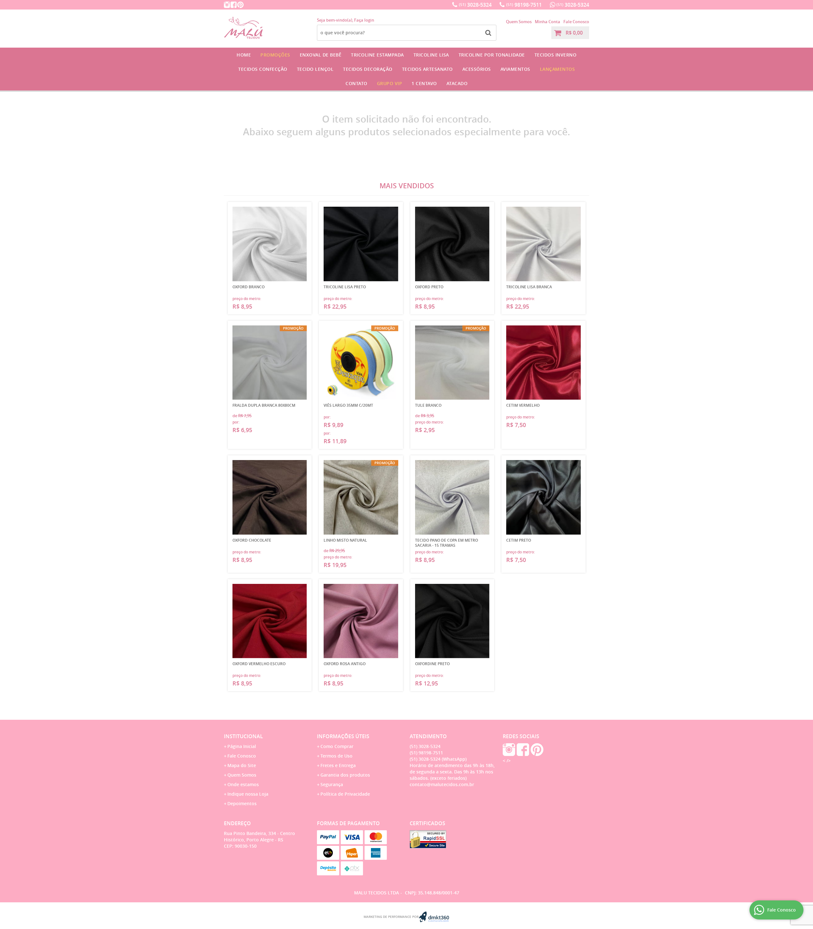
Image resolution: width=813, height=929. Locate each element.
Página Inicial (241, 746)
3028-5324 (475, 4)
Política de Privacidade (345, 794)
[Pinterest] (240, 5)
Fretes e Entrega (338, 765)
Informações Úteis (343, 736)
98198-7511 (524, 4)
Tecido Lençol (315, 69)
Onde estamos (243, 784)
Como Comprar (336, 746)
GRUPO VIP (389, 83)
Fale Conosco (576, 21)
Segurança (331, 784)
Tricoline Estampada (377, 55)
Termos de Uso (336, 756)
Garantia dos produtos (345, 775)
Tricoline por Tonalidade (492, 55)
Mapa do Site (241, 765)
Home (244, 55)
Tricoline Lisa (431, 55)
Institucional (243, 736)
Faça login (364, 20)
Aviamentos (515, 69)
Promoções (275, 55)
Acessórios (476, 69)
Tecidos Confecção (262, 69)
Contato (356, 83)
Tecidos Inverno (555, 55)
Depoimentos (242, 803)
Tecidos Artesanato (427, 69)
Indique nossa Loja (247, 794)
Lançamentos (557, 69)
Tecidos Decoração (368, 69)
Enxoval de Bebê (321, 55)
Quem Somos (519, 21)
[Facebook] (234, 5)
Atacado (457, 83)
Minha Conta (547, 21)
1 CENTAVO (424, 83)
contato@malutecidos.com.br (442, 784)
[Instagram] (227, 5)
